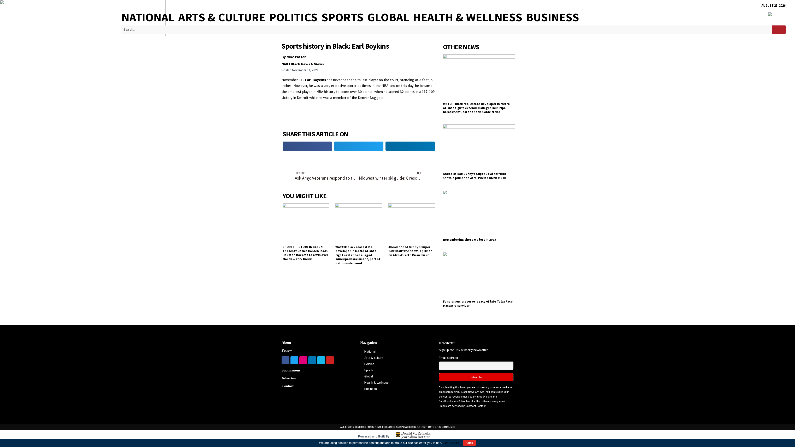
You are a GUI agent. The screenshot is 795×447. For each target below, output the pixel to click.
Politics (293, 17)
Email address (448, 358)
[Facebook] (285, 360)
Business (552, 17)
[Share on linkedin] (410, 146)
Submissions (291, 370)
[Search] (779, 29)
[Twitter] (294, 360)
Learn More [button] (451, 443)
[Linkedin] (312, 360)
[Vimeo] (321, 360)
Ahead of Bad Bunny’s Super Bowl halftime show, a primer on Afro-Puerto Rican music (410, 251)
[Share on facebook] (307, 146)
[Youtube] (330, 360)
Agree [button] (469, 442)
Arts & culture (221, 17)
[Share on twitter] (359, 146)
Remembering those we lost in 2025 (469, 240)
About (286, 342)
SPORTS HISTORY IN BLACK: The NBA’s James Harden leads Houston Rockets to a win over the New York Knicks (305, 253)
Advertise (289, 378)
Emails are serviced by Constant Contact (462, 406)
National (148, 17)
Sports (342, 17)
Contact (288, 386)
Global (388, 17)
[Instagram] (303, 360)
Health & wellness (467, 17)
